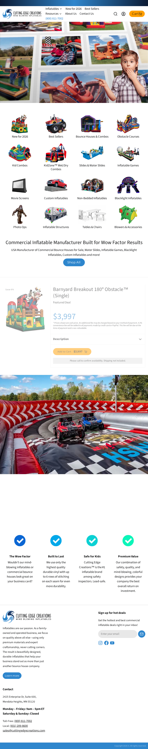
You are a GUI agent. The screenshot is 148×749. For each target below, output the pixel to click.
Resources (51, 14)
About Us (71, 14)
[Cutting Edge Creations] (22, 14)
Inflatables (52, 9)
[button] (72, 351)
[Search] (115, 14)
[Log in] (123, 14)
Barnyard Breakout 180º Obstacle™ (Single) (77, 309)
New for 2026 (74, 9)
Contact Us (87, 14)
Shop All (73, 262)
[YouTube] (112, 643)
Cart (135, 14)
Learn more (12, 675)
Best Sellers (92, 9)
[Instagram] (100, 643)
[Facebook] (106, 643)
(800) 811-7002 (54, 18)
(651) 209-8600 (19, 726)
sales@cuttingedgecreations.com (24, 730)
